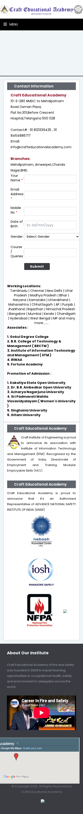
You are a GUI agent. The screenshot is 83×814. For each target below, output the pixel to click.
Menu (13, 24)
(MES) (38, 470)
